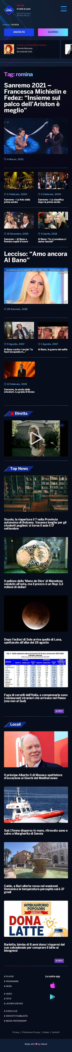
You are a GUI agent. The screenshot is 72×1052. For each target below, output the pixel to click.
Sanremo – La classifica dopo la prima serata (51, 201)
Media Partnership (16, 1021)
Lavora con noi (14, 1004)
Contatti (56, 1032)
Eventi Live (11, 1011)
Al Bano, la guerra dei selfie (52, 350)
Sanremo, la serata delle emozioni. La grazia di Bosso (19, 391)
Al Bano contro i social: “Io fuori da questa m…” (18, 351)
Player (9, 977)
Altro (59, 711)
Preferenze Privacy (31, 1032)
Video (8, 994)
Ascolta (19, 32)
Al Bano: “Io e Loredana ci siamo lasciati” (52, 240)
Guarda (53, 32)
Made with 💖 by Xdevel (36, 1044)
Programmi (11, 981)
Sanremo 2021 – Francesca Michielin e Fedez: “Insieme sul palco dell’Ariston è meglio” (35, 98)
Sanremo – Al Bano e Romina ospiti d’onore (16, 240)
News (8, 986)
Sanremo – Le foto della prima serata (17, 201)
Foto (8, 999)
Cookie (46, 1032)
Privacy (16, 1032)
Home (6, 25)
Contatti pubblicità (16, 1016)
